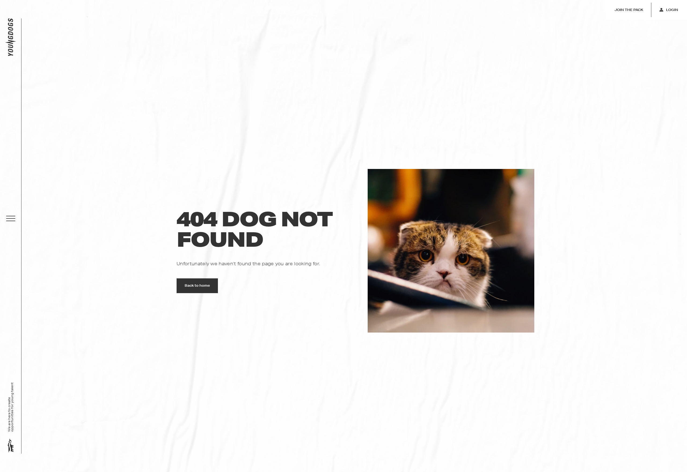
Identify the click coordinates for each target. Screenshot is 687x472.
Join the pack (629, 10)
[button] (10, 218)
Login (672, 10)
